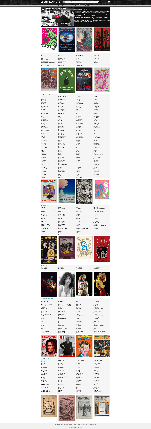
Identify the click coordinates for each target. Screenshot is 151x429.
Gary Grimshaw (61, 103)
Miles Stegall (78, 148)
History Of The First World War (64, 304)
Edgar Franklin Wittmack (46, 393)
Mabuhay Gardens (79, 55)
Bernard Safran (44, 373)
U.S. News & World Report (98, 325)
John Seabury (61, 161)
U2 (94, 227)
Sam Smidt (95, 124)
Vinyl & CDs (93, 4)
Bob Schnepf (43, 112)
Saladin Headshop (97, 56)
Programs (74, 4)
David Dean (43, 153)
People (77, 312)
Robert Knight (96, 114)
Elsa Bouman (43, 171)
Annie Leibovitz (44, 367)
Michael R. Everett (79, 139)
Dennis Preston (44, 160)
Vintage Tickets (69, 4)
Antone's (42, 55)
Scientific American (80, 327)
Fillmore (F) (60, 62)
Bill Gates (43, 376)
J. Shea (59, 129)
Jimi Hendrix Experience (63, 228)
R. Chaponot (78, 173)
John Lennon (61, 234)
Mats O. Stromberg (80, 129)
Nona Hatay (78, 154)
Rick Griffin (95, 109)
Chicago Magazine (44, 312)
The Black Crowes (97, 217)
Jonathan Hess (61, 168)
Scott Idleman (96, 130)
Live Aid (77, 210)
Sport (77, 329)
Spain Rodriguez (96, 137)
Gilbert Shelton (61, 109)
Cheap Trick (43, 218)
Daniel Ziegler (43, 144)
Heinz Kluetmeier (61, 377)
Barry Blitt (43, 371)
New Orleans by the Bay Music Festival (84, 220)
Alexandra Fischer (44, 100)
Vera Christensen (96, 386)
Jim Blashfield (61, 147)
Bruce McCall (43, 380)
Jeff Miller (60, 140)
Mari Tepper (78, 116)
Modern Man (78, 300)
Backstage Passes (79, 4)
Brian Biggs (43, 117)
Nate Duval (78, 151)
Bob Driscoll (43, 109)
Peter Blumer (78, 168)
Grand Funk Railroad (62, 215)
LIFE (59, 321)
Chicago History (44, 311)
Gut (59, 116)
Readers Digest (79, 321)
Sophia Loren (96, 374)
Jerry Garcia (60, 222)
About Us (80, 424)
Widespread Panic (97, 229)
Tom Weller (95, 160)
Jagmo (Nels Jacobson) (62, 134)
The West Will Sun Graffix (98, 154)
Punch (77, 319)
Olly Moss (78, 157)
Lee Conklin (78, 102)
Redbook (78, 322)
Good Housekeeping (45, 331)
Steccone (95, 140)
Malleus (77, 113)
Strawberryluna (96, 147)
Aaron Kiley (43, 360)
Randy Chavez (79, 177)
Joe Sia (59, 154)
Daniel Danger (44, 143)
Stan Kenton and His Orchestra (99, 208)
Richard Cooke (96, 106)
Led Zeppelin (78, 208)
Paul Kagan (78, 164)
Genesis (60, 212)
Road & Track (78, 324)
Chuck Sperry (43, 131)
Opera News (78, 308)
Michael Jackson (79, 376)
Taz (94, 153)
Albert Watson (44, 366)
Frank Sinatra (61, 210)
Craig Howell (43, 136)
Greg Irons (60, 112)
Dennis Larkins (44, 156)
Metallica (78, 212)
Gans (59, 100)
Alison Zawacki (44, 102)
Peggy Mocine (79, 165)
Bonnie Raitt (43, 214)
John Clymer (60, 391)
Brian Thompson (44, 120)
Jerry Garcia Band (61, 224)
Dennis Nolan (43, 158)
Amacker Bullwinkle (45, 105)
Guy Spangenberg (62, 376)
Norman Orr (78, 156)
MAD (59, 324)
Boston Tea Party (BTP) (45, 64)
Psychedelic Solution (80, 65)
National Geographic (80, 302)
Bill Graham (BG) (44, 59)
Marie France (61, 325)
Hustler (59, 312)
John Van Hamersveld (62, 164)
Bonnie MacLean (44, 113)
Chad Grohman (44, 126)
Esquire (42, 325)
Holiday (60, 307)
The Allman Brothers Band (98, 211)
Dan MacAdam (44, 140)
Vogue (94, 328)
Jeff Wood (60, 141)
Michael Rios (78, 140)
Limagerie (70, 5)
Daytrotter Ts (90, 5)
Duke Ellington (44, 229)
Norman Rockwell (79, 388)
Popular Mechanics (80, 315)
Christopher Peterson (45, 130)
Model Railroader (61, 332)
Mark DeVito (78, 120)
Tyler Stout (95, 161)
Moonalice (78, 59)
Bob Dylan (43, 212)
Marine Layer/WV (63, 4)
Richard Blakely (96, 105)
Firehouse (43, 177)
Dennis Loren (43, 157)
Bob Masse (43, 110)
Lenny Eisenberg (79, 103)
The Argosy (95, 304)
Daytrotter (60, 55)
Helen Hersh (60, 123)
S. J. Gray (95, 120)
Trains (94, 322)
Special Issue (96, 376)
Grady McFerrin (61, 110)
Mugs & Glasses (105, 4)
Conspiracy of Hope (45, 224)
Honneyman (60, 126)
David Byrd (43, 151)
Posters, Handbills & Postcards (48, 4)
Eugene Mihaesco (61, 364)
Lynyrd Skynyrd (79, 211)
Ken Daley (60, 174)
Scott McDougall (96, 131)
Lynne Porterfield (79, 110)
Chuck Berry (43, 221)
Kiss (77, 207)
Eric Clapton (43, 234)
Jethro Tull (60, 225)
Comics (97, 4)
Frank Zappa (60, 211)
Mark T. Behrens (79, 123)
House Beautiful (61, 311)
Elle (41, 324)
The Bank (95, 61)
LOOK (59, 322)
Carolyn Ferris (43, 124)
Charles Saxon (44, 383)
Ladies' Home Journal (62, 318)
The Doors (95, 221)
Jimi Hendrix (60, 227)
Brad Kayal (43, 114)
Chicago (42, 220)
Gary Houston (61, 105)
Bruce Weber (43, 122)
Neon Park (78, 153)
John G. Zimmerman (80, 360)
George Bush (61, 370)
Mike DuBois (78, 143)
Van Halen (95, 228)
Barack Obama (44, 370)
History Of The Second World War (65, 305)
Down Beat (43, 321)
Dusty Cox (43, 170)
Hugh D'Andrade (61, 127)
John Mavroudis (61, 160)
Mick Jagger (78, 214)
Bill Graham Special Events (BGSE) (48, 62)
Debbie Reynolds (44, 387)
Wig (94, 168)
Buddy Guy (43, 217)
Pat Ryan (78, 161)
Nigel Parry (78, 387)
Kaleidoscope (61, 65)
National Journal (79, 304)
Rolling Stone (78, 325)
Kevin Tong (78, 99)
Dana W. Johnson (44, 141)
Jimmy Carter (61, 387)
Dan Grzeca (43, 139)
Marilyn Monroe (79, 371)
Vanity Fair (95, 327)
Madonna (78, 370)
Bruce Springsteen (44, 215)
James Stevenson (61, 386)
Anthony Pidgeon (44, 267)
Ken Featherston (61, 175)
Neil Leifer (78, 386)
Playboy (77, 314)
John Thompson (61, 163)
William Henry (96, 171)
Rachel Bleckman (96, 267)
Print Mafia (78, 171)
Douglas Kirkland (44, 390)
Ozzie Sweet (78, 390)
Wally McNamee (96, 387)
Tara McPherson (96, 151)
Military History (61, 331)
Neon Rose (78, 61)
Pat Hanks (78, 160)
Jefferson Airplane (62, 221)
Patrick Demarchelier (97, 360)
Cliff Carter (43, 133)
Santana (77, 234)
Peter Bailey (78, 167)
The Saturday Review (97, 317)
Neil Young (78, 218)
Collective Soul (44, 222)
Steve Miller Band (97, 210)
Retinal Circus (96, 55)
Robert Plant (78, 231)
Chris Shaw (43, 129)
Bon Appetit (43, 305)
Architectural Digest (45, 301)
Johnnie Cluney (61, 165)
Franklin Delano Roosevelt (63, 369)
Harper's (60, 300)
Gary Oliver (60, 106)
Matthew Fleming (79, 131)
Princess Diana (96, 361)
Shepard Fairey (96, 136)
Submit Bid (74, 5)
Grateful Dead (61, 217)
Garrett (59, 102)
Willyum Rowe (96, 173)
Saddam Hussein (96, 371)
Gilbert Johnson (61, 107)
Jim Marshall (60, 150)
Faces (59, 207)
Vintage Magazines (87, 4)
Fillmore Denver (61, 59)
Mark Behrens (79, 119)
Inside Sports (61, 314)
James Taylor (60, 220)
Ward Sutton (96, 164)
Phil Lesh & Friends (80, 221)
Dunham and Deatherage (46, 168)
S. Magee (95, 122)
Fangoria (42, 328)
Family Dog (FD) (61, 58)
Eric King (60, 5)
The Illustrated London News (99, 308)
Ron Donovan (96, 119)
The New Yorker (96, 312)
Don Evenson (43, 165)
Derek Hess (43, 161)
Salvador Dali (96, 123)
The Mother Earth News (98, 310)
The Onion (95, 314)
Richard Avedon (96, 364)
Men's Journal (61, 329)
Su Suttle (95, 148)
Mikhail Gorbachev (80, 383)
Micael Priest (78, 134)
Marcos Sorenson (79, 114)
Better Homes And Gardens (46, 304)
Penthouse (78, 311)
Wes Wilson (95, 165)
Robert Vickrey (96, 369)
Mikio (77, 147)
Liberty (59, 319)
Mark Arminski (79, 117)
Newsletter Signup (64, 424)
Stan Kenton (95, 207)
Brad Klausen (43, 116)
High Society (60, 302)
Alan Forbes (43, 99)
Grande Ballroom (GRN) (63, 64)
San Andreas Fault (97, 127)
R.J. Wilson (78, 175)
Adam (42, 300)
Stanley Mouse (96, 139)
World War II (96, 393)
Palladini (77, 158)
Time (94, 319)
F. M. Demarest (61, 366)
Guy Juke (60, 119)
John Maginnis (79, 267)
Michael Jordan (79, 377)
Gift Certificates (57, 424)
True (94, 324)
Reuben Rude (96, 100)
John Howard (61, 158)
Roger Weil (95, 117)
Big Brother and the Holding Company (48, 210)
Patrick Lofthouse (79, 163)
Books (100, 4)
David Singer (43, 154)
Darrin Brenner (44, 147)
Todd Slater (95, 158)
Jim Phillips (60, 151)
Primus (77, 225)
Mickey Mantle (79, 380)
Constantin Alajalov (45, 384)
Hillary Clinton (61, 381)
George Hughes (61, 371)
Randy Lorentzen (96, 363)
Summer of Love (96, 59)
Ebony (42, 322)
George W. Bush (61, 373)
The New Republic (97, 311)
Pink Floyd (78, 224)
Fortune (42, 329)
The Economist (96, 307)
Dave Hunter (43, 150)
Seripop (95, 134)
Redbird (95, 99)
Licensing (70, 424)
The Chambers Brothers (98, 220)
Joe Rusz (60, 390)
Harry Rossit (60, 122)
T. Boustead (95, 150)
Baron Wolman (44, 268)
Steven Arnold (96, 143)
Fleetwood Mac (61, 208)
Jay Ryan (60, 139)
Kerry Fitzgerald (79, 97)
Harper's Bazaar (61, 301)
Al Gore (42, 364)
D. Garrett (43, 137)
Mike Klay (78, 146)
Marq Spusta (78, 126)
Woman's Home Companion (99, 331)
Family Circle (43, 327)
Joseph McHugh (61, 170)
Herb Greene (61, 124)
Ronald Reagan (96, 370)
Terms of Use (85, 424)
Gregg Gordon (61, 113)
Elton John (43, 231)
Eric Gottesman (44, 175)
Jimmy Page (60, 229)
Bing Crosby (43, 211)
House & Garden (61, 310)
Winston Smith (96, 174)
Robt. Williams (96, 116)
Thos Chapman (96, 157)
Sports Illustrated (79, 331)
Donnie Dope (43, 167)
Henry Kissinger (61, 378)
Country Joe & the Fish (45, 225)
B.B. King (42, 208)
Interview (60, 315)
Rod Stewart (78, 232)
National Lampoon (80, 305)
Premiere (78, 318)
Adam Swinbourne (44, 97)
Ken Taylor (60, 177)
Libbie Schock (79, 105)
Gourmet (42, 332)
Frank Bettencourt (62, 96)
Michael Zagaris (79, 270)
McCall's (60, 327)
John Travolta (78, 364)
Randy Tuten (96, 97)
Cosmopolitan (43, 318)
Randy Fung (95, 96)
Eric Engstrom (43, 174)
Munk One (78, 150)
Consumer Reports (44, 317)
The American (96, 301)
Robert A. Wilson (96, 110)
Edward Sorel (61, 360)
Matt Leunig (78, 130)
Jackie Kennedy (61, 384)
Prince (77, 227)
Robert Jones (96, 113)
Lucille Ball (78, 369)
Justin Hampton (61, 171)
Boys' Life (43, 307)
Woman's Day (96, 329)
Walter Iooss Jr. (96, 388)
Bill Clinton (43, 374)
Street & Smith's (96, 300)
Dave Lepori (60, 267)
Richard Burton (96, 366)
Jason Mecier (61, 137)
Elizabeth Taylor (61, 361)
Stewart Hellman (96, 146)
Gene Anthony (61, 268)
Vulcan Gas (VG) (96, 64)
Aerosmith (43, 207)
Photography (57, 4)
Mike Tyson (78, 381)
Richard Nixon (96, 367)
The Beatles (95, 215)
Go (99, 2)
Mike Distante (79, 141)
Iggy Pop (60, 218)
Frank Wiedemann (62, 99)
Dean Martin (43, 386)
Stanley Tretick (96, 378)
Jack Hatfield (60, 133)
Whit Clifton (95, 167)
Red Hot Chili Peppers (80, 229)
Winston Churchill (97, 391)
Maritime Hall (79, 56)
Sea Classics (78, 328)
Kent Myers (78, 96)
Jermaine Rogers (61, 143)
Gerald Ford (60, 374)
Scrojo (94, 133)
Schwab (95, 129)
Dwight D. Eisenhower (45, 391)
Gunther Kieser (61, 114)
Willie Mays (95, 390)
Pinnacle (77, 64)
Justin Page (60, 173)
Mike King (78, 144)
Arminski (42, 58)
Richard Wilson (96, 107)
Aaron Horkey (43, 96)
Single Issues (96, 58)
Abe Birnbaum (44, 361)
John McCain (78, 363)
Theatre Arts (95, 318)
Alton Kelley (43, 103)
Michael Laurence (79, 137)
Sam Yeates (95, 126)
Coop (42, 134)
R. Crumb (78, 174)
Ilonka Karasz (61, 383)
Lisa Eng (77, 109)
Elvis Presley (43, 232)
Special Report (96, 377)
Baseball (42, 302)
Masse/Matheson (79, 127)
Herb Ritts (60, 380)
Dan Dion (43, 270)
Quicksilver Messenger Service (82, 228)
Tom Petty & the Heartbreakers (99, 225)
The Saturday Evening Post (98, 315)
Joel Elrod (60, 156)
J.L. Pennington (61, 130)
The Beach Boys (96, 214)
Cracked (42, 319)
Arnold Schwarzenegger (45, 369)
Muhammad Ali (79, 384)
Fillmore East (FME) (62, 61)
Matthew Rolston (79, 373)
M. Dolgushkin (79, 112)
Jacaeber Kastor (65, 5)
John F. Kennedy (61, 393)
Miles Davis (78, 215)
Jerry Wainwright (61, 144)
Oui (76, 310)
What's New (79, 5)
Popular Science (79, 317)
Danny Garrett (44, 146)
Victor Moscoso (96, 163)
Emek (42, 173)
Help (95, 424)
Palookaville (78, 62)
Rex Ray (95, 102)
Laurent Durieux (79, 100)
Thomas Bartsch (96, 156)
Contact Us (75, 424)
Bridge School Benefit (45, 65)
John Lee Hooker (61, 232)
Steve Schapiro (96, 380)
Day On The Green (44, 228)
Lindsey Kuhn (78, 107)
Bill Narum (43, 107)
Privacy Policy (91, 424)
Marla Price (78, 124)
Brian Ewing (43, 119)
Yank (94, 332)
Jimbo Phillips (61, 153)
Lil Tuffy (77, 106)
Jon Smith (60, 167)
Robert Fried (96, 112)
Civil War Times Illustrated (46, 314)
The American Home (97, 302)
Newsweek (78, 307)
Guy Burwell (60, 117)
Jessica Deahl (61, 146)
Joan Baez (60, 231)
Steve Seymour (96, 141)
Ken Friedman (79, 268)
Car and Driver (44, 310)
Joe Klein (60, 388)
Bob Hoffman (43, 378)
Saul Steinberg (96, 373)
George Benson (61, 214)
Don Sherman (43, 388)
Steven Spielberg (96, 144)
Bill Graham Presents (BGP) (46, 61)
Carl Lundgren (44, 123)
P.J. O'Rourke (78, 391)
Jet (58, 317)
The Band (95, 212)
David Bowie (43, 227)
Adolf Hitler (43, 363)
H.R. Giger (60, 120)
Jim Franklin (60, 148)
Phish (77, 222)
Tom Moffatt (95, 62)
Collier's (42, 315)
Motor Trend (78, 301)
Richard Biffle (96, 103)
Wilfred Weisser (96, 170)
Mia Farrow (78, 374)
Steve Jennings (96, 268)
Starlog (77, 332)
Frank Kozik (60, 97)
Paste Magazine (79, 393)
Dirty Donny (43, 164)
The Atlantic (95, 305)
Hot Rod (60, 308)
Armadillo (43, 56)
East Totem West (61, 56)
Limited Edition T (85, 5)
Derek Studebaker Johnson (46, 163)
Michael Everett (79, 136)
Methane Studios (79, 133)
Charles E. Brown (44, 127)
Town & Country (96, 321)
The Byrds (95, 218)
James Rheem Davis (62, 136)
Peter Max (78, 170)
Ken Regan (78, 367)
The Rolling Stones (97, 222)
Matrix (77, 58)
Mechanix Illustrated (62, 328)
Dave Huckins (43, 148)
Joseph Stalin (78, 366)
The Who (95, 224)
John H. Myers (61, 157)
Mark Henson (78, 122)
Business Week (44, 308)
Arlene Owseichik (44, 106)
